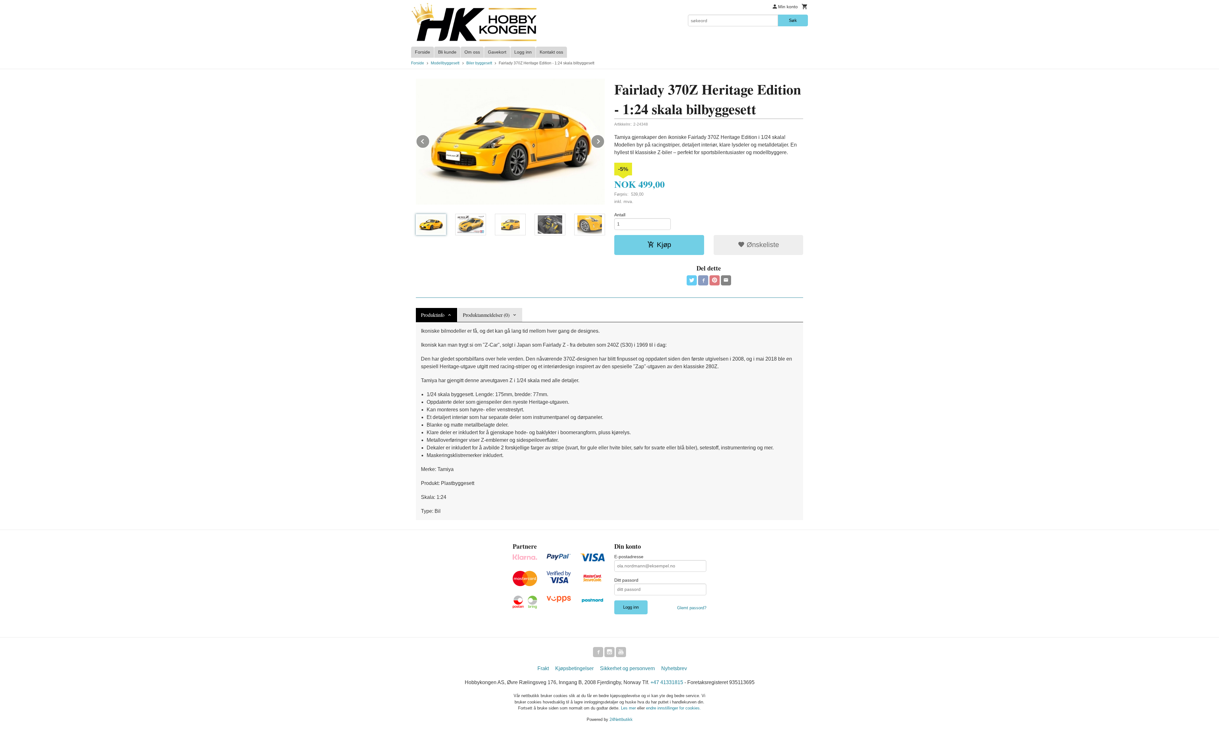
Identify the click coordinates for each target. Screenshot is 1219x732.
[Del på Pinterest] (714, 280)
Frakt (543, 668)
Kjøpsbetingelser (574, 668)
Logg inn (523, 52)
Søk (793, 20)
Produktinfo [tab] (432, 314)
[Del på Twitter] (692, 280)
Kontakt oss (551, 52)
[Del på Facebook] (703, 280)
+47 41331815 (666, 682)
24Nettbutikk (621, 719)
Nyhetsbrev (674, 668)
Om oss (472, 52)
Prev (429, 140)
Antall (619, 214)
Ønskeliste (762, 245)
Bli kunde (447, 52)
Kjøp (664, 245)
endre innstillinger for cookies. (673, 708)
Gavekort (497, 52)
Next (604, 140)
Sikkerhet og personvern (627, 668)
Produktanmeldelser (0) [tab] (486, 314)
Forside (422, 52)
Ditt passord (626, 580)
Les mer (629, 708)
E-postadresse (628, 556)
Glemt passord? (691, 607)
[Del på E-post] (726, 280)
